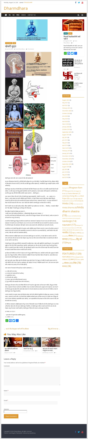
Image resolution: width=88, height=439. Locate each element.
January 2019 (66, 153)
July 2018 (64, 169)
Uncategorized (78, 257)
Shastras (74, 227)
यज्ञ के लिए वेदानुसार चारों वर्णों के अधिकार (16, 329)
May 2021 (65, 103)
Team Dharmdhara (20, 49)
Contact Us (31, 15)
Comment (7, 366)
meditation (71, 218)
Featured (65, 201)
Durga (71, 198)
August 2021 (65, 100)
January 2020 (66, 127)
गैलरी (79, 259)
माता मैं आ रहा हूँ (28, 349)
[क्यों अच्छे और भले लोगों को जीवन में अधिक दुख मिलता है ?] (67, 59)
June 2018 (65, 172)
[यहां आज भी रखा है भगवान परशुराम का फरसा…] (51, 338)
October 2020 (66, 113)
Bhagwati (78, 191)
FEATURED (71, 253)
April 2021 (65, 105)
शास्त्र (70, 33)
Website (6, 409)
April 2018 (65, 177)
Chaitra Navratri (74, 193)
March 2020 (65, 124)
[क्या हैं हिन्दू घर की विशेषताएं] (67, 72)
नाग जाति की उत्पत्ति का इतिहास (11, 350)
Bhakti (64, 193)
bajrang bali (65, 188)
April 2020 (65, 121)
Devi (78, 196)
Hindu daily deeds (77, 203)
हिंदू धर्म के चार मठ (54, 329)
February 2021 (66, 108)
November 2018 (66, 159)
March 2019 (65, 148)
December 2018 (66, 156)
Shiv (79, 228)
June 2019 (65, 140)
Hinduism (70, 216)
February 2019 (66, 151)
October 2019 (66, 129)
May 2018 (65, 175)
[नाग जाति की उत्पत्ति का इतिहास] (13, 338)
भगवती (78, 233)
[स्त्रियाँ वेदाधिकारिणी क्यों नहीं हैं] (73, 20)
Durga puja (78, 198)
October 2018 (66, 161)
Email (6, 400)
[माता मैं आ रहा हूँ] (32, 338)
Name (6, 390)
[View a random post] (82, 15)
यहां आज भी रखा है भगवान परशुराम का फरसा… (50, 350)
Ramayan (79, 225)
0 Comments (30, 49)
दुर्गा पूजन (78, 230)
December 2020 (66, 111)
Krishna (76, 216)
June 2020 (65, 116)
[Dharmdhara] (6, 15)
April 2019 (65, 145)
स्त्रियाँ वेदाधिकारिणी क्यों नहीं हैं (72, 37)
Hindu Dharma (69, 207)
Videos (23, 15)
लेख (9, 15)
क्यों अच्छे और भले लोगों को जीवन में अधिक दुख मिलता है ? (78, 62)
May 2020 (65, 119)
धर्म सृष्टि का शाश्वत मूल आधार (78, 84)
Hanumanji (79, 201)
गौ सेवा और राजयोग (28, 2)
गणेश (74, 230)
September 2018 (67, 164)
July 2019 (64, 137)
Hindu (67, 203)
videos (65, 230)
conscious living (69, 196)
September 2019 (67, 132)
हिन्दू (68, 243)
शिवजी (74, 239)
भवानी (66, 236)
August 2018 (65, 167)
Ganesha (71, 200)
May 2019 (65, 143)
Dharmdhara (16, 8)
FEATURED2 (9, 43)
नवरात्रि (67, 232)
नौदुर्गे (74, 233)
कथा (13, 15)
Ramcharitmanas (66, 227)
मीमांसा (17, 15)
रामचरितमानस (80, 236)
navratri (69, 224)
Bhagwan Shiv (70, 191)
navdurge (69, 220)
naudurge (77, 218)
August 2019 (65, 135)
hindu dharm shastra (73, 211)
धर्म (82, 230)
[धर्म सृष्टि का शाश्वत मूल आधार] (67, 82)
